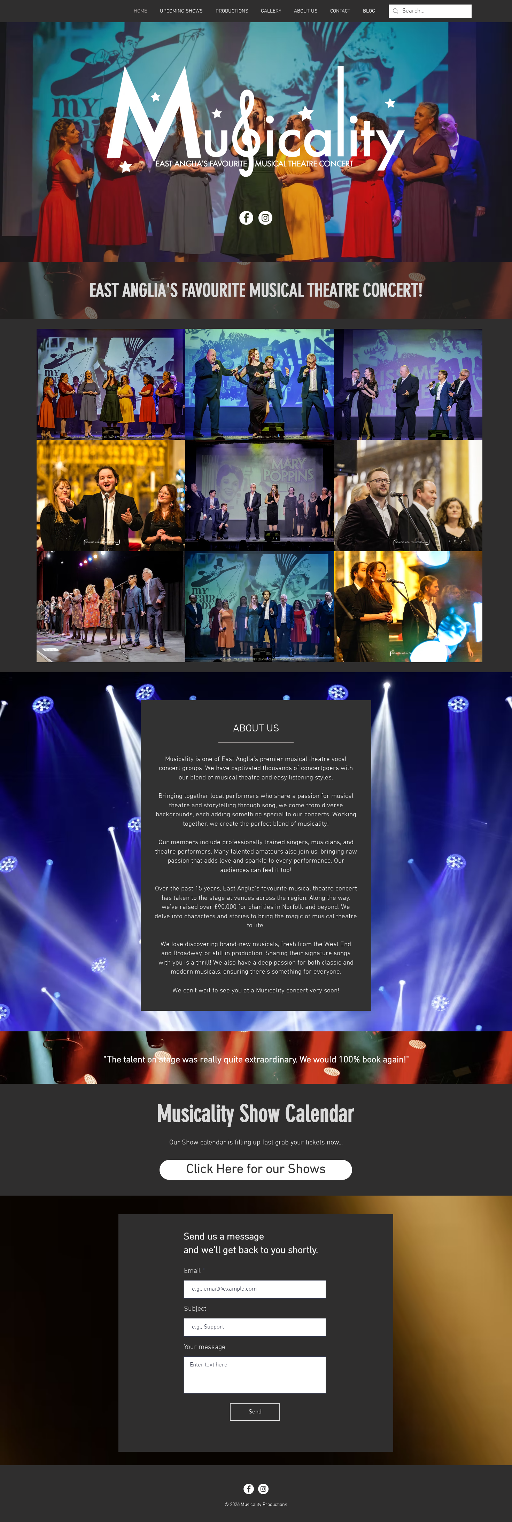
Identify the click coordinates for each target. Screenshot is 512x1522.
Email (192, 1271)
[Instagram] (265, 218)
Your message (204, 1347)
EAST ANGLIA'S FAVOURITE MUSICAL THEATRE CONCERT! (256, 290)
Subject (195, 1309)
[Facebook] (246, 218)
